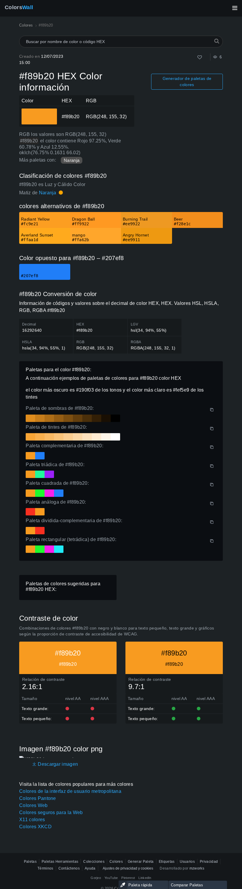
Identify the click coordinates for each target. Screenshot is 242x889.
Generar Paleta (140, 862)
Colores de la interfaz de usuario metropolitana (70, 791)
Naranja (71, 160)
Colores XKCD (35, 826)
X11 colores (32, 819)
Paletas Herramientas (60, 862)
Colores (116, 862)
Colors (19, 7)
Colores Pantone (37, 798)
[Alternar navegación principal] (234, 8)
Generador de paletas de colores (187, 81)
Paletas (30, 862)
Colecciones (93, 862)
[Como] (199, 57)
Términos (45, 868)
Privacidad (209, 862)
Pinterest (128, 878)
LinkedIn (144, 878)
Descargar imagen (57, 764)
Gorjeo (96, 878)
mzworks (196, 868)
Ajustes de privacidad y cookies (128, 868)
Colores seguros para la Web (51, 812)
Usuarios (187, 862)
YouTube (111, 878)
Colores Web (33, 805)
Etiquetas (167, 862)
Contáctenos (69, 868)
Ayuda (90, 868)
